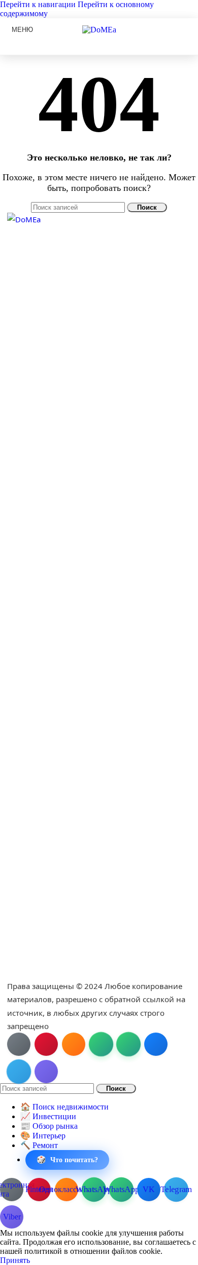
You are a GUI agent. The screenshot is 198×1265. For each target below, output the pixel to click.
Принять (15, 1260)
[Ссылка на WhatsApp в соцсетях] (101, 1044)
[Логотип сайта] (99, 29)
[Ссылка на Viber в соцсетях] (46, 1071)
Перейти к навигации (39, 4)
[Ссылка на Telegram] (19, 1071)
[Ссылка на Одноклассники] (73, 1044)
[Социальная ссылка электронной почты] (18, 1044)
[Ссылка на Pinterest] (46, 1044)
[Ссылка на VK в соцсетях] (156, 1044)
